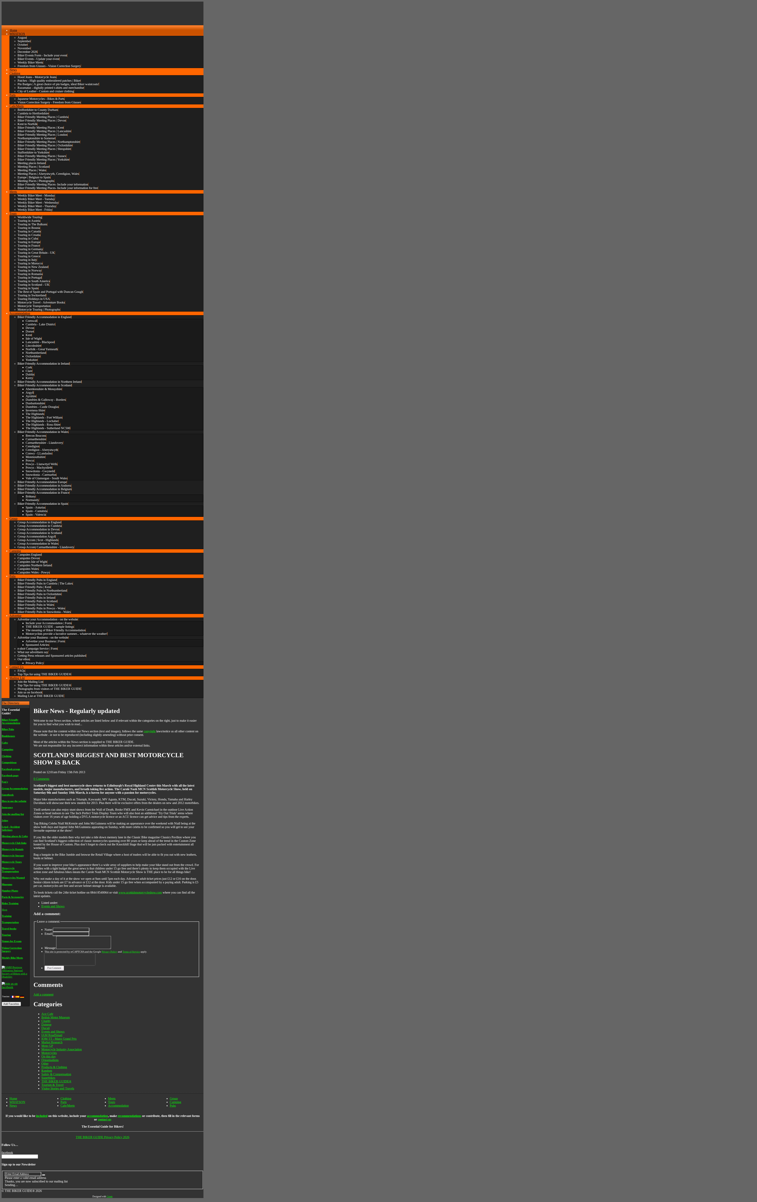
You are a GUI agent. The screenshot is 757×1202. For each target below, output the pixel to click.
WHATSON (17, 1102)
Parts (64, 1102)
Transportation (10, 922)
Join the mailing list (13, 814)
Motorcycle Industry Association (61, 1049)
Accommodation (118, 1105)
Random (46, 1070)
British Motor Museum (55, 1017)
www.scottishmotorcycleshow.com (140, 892)
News (13, 1105)
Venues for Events (11, 941)
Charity (46, 1021)
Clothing (6, 756)
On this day (48, 1056)
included (42, 1116)
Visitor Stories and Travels (57, 1088)
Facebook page (10, 775)
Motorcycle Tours (12, 861)
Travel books (9, 928)
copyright (150, 731)
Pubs (173, 1105)
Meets (112, 1098)
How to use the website (14, 801)
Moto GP (47, 1045)
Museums (7, 884)
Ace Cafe (47, 1014)
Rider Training (10, 903)
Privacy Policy (109, 951)
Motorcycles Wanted (13, 877)
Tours (111, 1102)
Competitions (9, 762)
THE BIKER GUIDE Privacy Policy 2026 (102, 1137)
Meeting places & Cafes (15, 836)
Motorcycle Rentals (12, 849)
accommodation (97, 1116)
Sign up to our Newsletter (19, 1164)
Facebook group (11, 769)
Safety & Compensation (56, 1074)
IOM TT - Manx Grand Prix (59, 1038)
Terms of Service (131, 951)
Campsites (7, 749)
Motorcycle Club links (14, 842)
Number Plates (10, 890)
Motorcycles (49, 1053)
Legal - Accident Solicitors (11, 828)
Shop (4, 909)
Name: (49, 929)
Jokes (5, 820)
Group (174, 1098)
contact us (104, 1119)
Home (13, 1098)
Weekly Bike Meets (12, 957)
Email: (49, 933)
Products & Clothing (54, 1067)
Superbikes (48, 1077)
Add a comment (43, 994)
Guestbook (8, 794)
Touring (6, 934)
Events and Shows (52, 906)
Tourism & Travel (52, 1085)
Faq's (5, 781)
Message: (50, 948)
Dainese (46, 1024)
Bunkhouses (8, 736)
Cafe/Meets (68, 1105)
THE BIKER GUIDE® (56, 1081)
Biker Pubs (8, 729)
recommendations (129, 1116)
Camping (175, 1102)
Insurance (7, 807)
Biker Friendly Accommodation (11, 721)
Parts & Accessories (13, 897)
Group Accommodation (15, 788)
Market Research (51, 1042)
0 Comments (41, 778)
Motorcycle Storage (13, 855)
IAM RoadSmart (51, 1035)
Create (110, 1196)
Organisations (50, 1060)
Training (7, 915)
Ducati (45, 1028)
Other (44, 1063)
